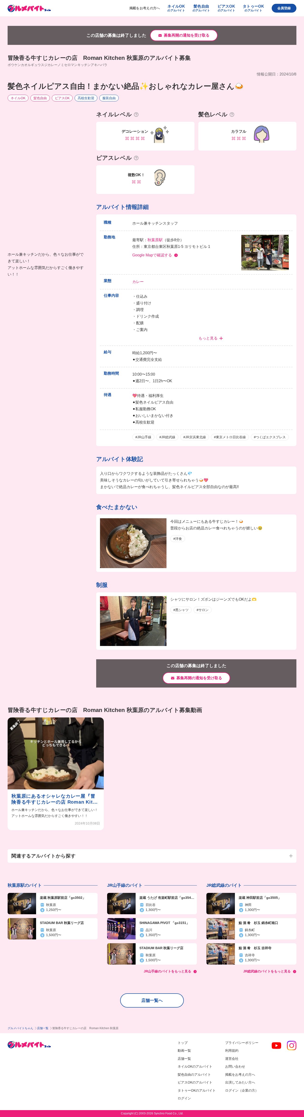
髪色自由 (40, 98)
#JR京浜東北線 (194, 437)
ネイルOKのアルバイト (195, 1066)
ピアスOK (62, 98)
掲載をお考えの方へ (144, 8)
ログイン (184, 1098)
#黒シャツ (181, 610)
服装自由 (109, 98)
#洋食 (177, 539)
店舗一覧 (42, 1028)
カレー (138, 282)
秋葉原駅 (155, 240)
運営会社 (231, 1058)
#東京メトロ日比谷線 (230, 437)
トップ (183, 1043)
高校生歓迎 (86, 98)
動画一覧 (184, 1050)
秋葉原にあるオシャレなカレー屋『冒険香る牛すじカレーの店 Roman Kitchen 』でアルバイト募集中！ (55, 799)
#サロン (203, 610)
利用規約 (231, 1050)
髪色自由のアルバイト (194, 1074)
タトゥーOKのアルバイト (197, 1090)
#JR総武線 (167, 437)
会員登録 (284, 8)
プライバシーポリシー (241, 1043)
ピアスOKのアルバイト (195, 1082)
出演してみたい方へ (240, 1082)
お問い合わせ (235, 1066)
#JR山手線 (143, 437)
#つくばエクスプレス (270, 437)
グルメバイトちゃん (20, 1028)
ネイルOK (18, 98)
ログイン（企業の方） (241, 1090)
